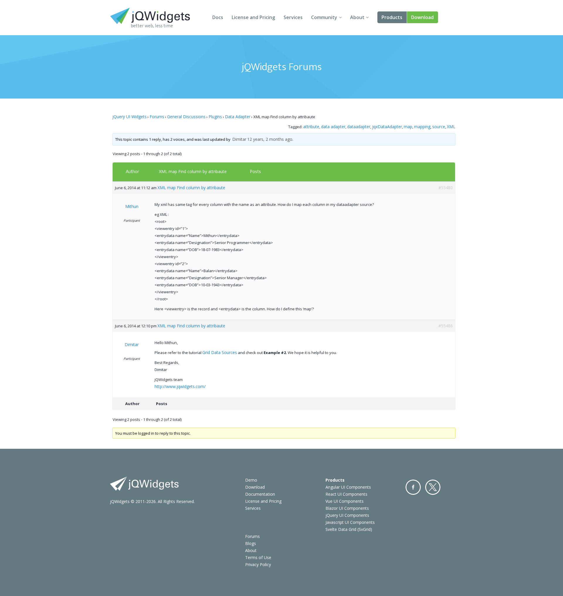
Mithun (131, 206)
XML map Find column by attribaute (193, 171)
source (438, 126)
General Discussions (186, 116)
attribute (311, 126)
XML (451, 126)
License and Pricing (253, 17)
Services (293, 17)
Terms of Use (258, 557)
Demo (251, 480)
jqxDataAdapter (387, 126)
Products (391, 17)
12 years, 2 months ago (269, 139)
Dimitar (239, 139)
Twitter (432, 487)
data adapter (333, 126)
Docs (217, 17)
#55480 (445, 187)
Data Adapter (237, 116)
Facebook (413, 487)
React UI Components (346, 494)
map (408, 126)
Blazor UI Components (347, 508)
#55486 (445, 326)
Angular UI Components (348, 487)
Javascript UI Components (350, 522)
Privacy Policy (258, 564)
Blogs (250, 543)
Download (422, 17)
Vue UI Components (344, 501)
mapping (422, 126)
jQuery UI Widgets (129, 116)
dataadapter (358, 126)
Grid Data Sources (219, 352)
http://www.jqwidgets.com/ (180, 386)
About (357, 17)
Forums (157, 116)
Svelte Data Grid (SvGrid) (348, 529)
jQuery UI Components (347, 515)
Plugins (215, 116)
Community (324, 17)
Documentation (260, 494)
